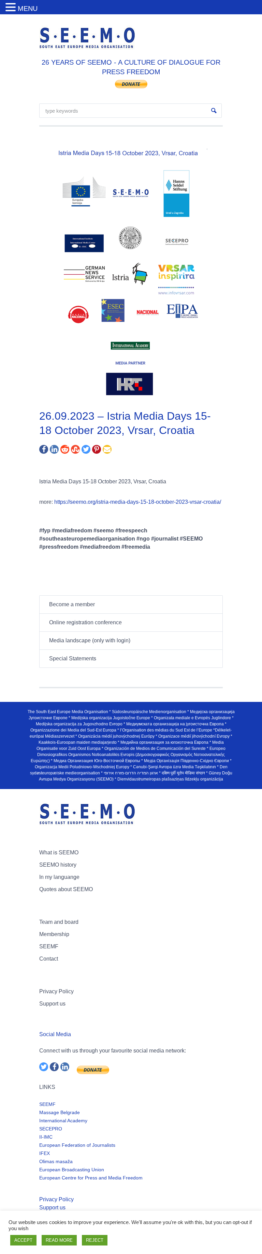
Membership (54, 934)
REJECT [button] (94, 1240)
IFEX (44, 1153)
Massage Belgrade (59, 1112)
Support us (52, 1004)
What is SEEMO (58, 852)
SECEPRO (50, 1128)
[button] (11, 7)
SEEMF (48, 946)
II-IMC (46, 1137)
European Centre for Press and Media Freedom (91, 1177)
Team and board (58, 922)
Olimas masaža (56, 1161)
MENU (28, 8)
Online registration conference (85, 622)
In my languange (59, 877)
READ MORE (59, 1240)
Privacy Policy (56, 991)
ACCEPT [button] (23, 1240)
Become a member (72, 604)
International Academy (63, 1120)
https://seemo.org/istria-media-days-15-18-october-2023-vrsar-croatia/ (137, 502)
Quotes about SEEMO (66, 889)
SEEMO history (57, 865)
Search (213, 110)
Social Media (55, 1034)
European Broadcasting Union (71, 1169)
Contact (48, 959)
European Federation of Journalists (77, 1145)
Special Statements (72, 658)
